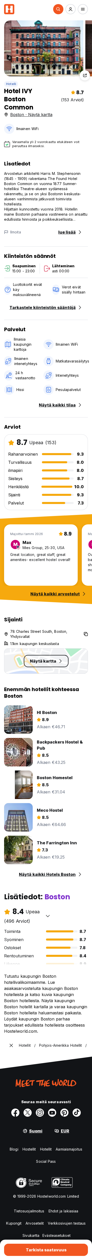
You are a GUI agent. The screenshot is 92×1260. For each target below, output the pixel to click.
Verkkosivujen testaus (67, 1223)
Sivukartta (30, 1235)
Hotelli (11, 84)
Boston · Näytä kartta (31, 114)
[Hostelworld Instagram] (40, 1113)
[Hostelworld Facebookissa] (15, 1113)
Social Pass (46, 1161)
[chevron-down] (48, 916)
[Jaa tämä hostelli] (85, 75)
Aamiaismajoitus (69, 1149)
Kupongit (13, 1223)
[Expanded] (11, 1045)
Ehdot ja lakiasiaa (63, 1211)
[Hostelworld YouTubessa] (52, 1113)
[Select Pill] (58, 9)
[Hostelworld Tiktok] (77, 1113)
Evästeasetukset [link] (56, 1235)
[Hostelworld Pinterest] (64, 1113)
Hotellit (46, 1149)
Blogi (14, 1149)
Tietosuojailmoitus (29, 1211)
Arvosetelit (35, 1223)
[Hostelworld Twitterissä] (28, 1113)
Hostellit (29, 1149)
